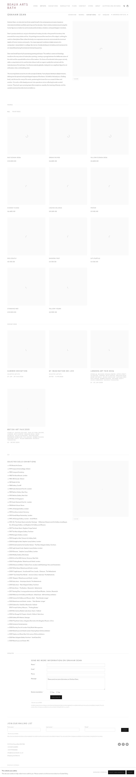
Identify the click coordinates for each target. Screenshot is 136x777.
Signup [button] (51, 396)
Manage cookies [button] (100, 772)
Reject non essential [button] (116, 772)
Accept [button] (130, 772)
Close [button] (88, 375)
